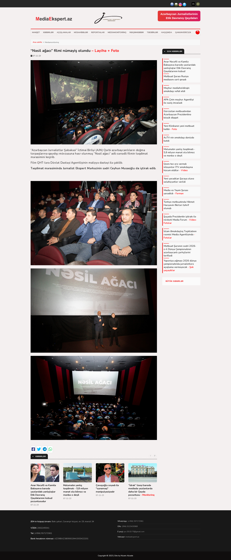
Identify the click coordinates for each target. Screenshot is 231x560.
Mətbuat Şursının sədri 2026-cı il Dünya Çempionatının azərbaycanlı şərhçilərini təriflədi (180, 250)
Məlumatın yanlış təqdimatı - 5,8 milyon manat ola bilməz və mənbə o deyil (75, 490)
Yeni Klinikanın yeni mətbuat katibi (179, 127)
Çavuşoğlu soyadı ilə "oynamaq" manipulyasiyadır (107, 488)
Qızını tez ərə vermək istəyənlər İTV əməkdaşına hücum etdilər (178, 167)
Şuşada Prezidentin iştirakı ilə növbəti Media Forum (180, 220)
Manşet (36, 32)
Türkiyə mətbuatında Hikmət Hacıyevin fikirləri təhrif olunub (179, 205)
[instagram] (180, 4)
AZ (198, 4)
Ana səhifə (37, 42)
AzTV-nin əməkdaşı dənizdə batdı (179, 139)
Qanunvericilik (183, 32)
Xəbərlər (48, 32)
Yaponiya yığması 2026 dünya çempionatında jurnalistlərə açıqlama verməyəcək (180, 265)
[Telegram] (184, 4)
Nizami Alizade (127, 555)
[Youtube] (176, 4)
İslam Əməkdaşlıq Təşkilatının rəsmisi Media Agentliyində (180, 234)
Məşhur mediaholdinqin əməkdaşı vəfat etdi (176, 89)
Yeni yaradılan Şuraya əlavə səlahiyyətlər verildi (179, 180)
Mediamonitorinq (117, 32)
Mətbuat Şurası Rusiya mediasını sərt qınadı (176, 78)
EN (193, 4)
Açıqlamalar (64, 32)
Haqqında (166, 32)
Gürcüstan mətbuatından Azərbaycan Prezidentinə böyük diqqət (177, 114)
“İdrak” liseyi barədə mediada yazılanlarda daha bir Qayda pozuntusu (141, 490)
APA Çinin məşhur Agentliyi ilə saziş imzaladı (179, 101)
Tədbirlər (152, 32)
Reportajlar (98, 32)
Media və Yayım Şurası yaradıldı (176, 192)
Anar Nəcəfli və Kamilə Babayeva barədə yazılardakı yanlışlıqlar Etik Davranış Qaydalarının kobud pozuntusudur (43, 493)
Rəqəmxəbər (137, 32)
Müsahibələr (81, 32)
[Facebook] (172, 4)
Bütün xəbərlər (174, 281)
